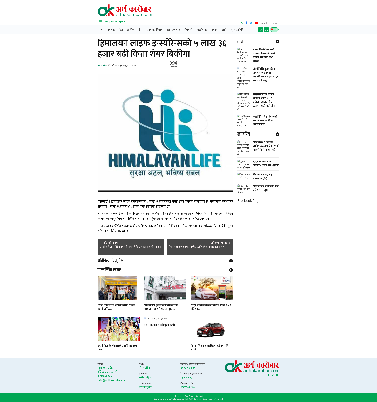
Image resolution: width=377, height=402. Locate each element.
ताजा (240, 41)
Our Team (189, 396)
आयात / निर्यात (154, 30)
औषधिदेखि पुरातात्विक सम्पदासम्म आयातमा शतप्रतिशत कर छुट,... (161, 307)
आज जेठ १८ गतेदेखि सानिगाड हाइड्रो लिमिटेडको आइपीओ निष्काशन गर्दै (266, 146)
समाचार (111, 30)
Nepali (264, 23)
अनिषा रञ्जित (145, 378)
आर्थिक (130, 30)
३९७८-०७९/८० (187, 378)
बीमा (140, 30)
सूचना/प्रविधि (236, 30)
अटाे (224, 30)
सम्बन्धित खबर (109, 270)
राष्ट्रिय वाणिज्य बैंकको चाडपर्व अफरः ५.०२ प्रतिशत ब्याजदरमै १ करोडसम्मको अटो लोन (264, 100)
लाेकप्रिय (243, 134)
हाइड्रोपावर (202, 30)
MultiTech (219, 399)
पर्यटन (214, 30)
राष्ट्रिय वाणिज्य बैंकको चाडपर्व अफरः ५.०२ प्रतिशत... (211, 307)
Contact (199, 396)
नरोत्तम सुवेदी (145, 387)
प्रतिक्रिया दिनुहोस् (110, 260)
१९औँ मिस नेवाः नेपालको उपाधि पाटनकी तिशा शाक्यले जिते (265, 121)
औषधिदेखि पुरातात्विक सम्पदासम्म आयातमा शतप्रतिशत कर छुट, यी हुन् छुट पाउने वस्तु (266, 75)
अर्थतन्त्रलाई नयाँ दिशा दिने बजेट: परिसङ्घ (266, 188)
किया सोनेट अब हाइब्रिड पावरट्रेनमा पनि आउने (210, 348)
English (274, 23)
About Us (178, 396)
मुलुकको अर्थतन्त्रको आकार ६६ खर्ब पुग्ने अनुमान (266, 163)
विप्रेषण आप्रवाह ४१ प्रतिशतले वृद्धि (262, 177)
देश (121, 30)
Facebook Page (249, 201)
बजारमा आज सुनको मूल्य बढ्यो (159, 325)
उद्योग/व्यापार (173, 30)
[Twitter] (273, 374)
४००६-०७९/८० (188, 368)
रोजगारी (188, 30)
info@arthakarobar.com (112, 380)
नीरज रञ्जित (144, 368)
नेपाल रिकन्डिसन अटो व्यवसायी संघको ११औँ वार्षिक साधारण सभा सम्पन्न (264, 56)
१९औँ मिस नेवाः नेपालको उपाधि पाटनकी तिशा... (117, 348)
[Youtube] (277, 374)
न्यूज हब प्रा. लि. (105, 368)
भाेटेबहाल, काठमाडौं (107, 372)
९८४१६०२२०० (105, 376)
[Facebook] (268, 374)
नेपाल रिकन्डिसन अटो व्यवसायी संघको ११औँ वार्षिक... (116, 307)
